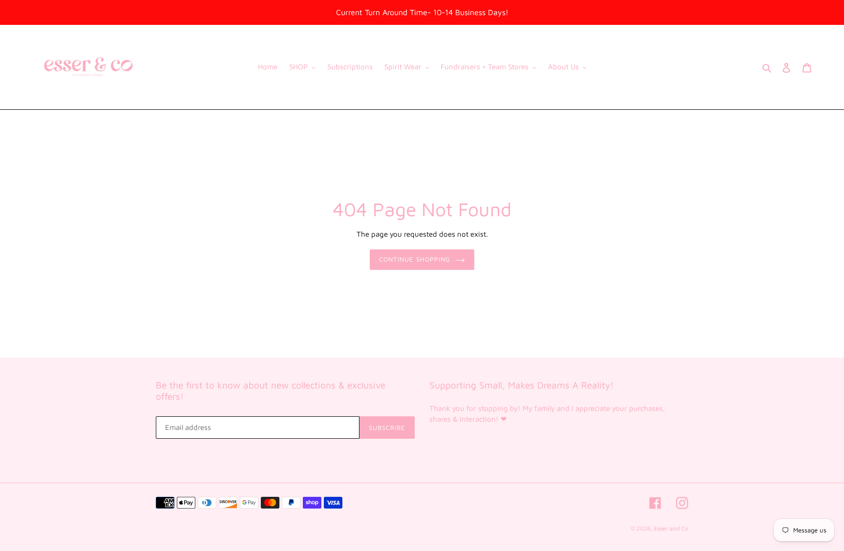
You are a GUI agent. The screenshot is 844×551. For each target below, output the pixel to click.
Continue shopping (415, 259)
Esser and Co (671, 528)
